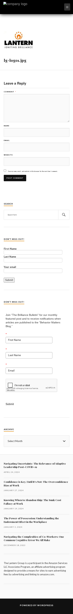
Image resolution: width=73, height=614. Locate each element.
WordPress (45, 605)
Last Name (10, 256)
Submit (10, 404)
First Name (10, 249)
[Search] (63, 215)
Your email (10, 267)
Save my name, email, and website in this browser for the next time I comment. (32, 171)
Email (7, 140)
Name (6, 126)
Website (8, 155)
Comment (10, 91)
